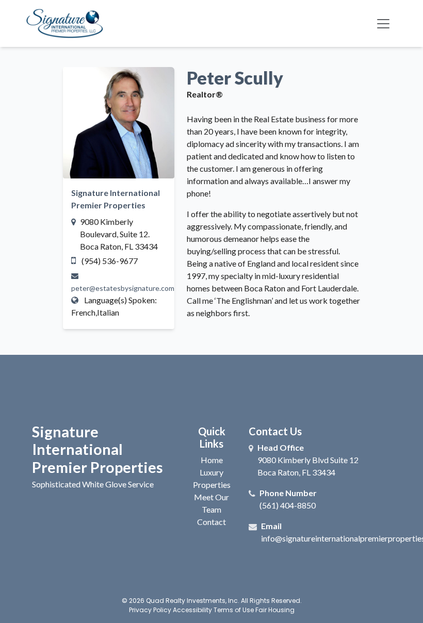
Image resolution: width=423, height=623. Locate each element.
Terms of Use (234, 609)
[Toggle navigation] (383, 23)
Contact (211, 522)
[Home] (64, 23)
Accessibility (192, 609)
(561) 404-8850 (287, 505)
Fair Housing (275, 609)
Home (212, 460)
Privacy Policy (150, 609)
